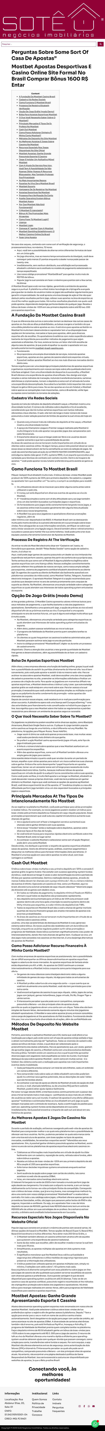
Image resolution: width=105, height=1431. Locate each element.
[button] (102, 19)
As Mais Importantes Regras (32, 180)
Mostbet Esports (27, 186)
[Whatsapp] (89, 1406)
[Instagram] (79, 1406)
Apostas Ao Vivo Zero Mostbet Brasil (37, 183)
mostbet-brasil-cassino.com (49, 348)
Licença (22, 222)
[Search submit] (101, 44)
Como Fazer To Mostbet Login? (34, 219)
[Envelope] (93, 1406)
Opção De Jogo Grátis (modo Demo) (36, 111)
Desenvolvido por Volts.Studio (90, 1428)
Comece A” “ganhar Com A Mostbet (36, 228)
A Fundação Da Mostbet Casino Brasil (37, 96)
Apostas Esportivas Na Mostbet (34, 192)
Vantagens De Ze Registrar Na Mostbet (38, 189)
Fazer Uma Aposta (28, 237)
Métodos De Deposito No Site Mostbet (38, 138)
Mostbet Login (26, 225)
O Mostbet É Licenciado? (31, 210)
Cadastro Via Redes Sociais (32, 99)
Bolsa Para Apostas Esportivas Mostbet (38, 114)
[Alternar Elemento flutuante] (95, 1424)
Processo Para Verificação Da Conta (36, 195)
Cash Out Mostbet (28, 129)
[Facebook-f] (84, 1406)
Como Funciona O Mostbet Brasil (35, 102)
